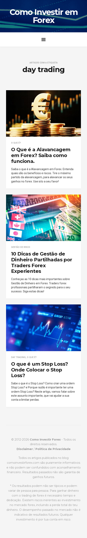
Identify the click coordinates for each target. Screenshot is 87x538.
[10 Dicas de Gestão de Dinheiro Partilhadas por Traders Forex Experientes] (43, 218)
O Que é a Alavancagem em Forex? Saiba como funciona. (40, 155)
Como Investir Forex (45, 439)
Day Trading (18, 357)
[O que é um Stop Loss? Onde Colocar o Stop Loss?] (43, 327)
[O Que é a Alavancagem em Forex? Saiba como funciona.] (43, 113)
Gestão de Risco (20, 247)
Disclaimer (25, 449)
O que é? (16, 143)
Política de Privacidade (53, 449)
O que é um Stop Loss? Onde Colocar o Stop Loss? (39, 370)
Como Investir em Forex (44, 16)
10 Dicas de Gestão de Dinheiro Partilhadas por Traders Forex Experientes (41, 262)
